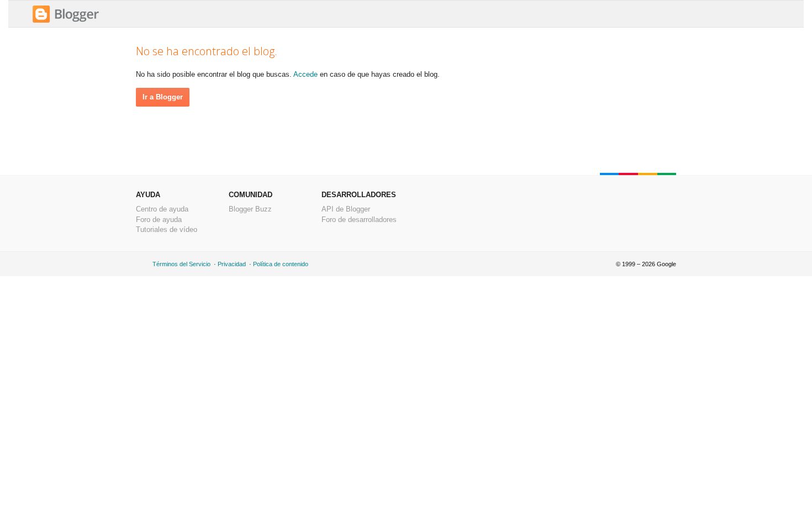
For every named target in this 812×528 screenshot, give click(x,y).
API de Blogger (345, 209)
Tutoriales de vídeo (166, 229)
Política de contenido (280, 264)
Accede (305, 74)
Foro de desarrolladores (359, 219)
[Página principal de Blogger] (66, 21)
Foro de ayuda (159, 219)
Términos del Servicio (181, 264)
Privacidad (232, 264)
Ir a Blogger (163, 97)
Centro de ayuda (162, 209)
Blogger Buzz (250, 209)
